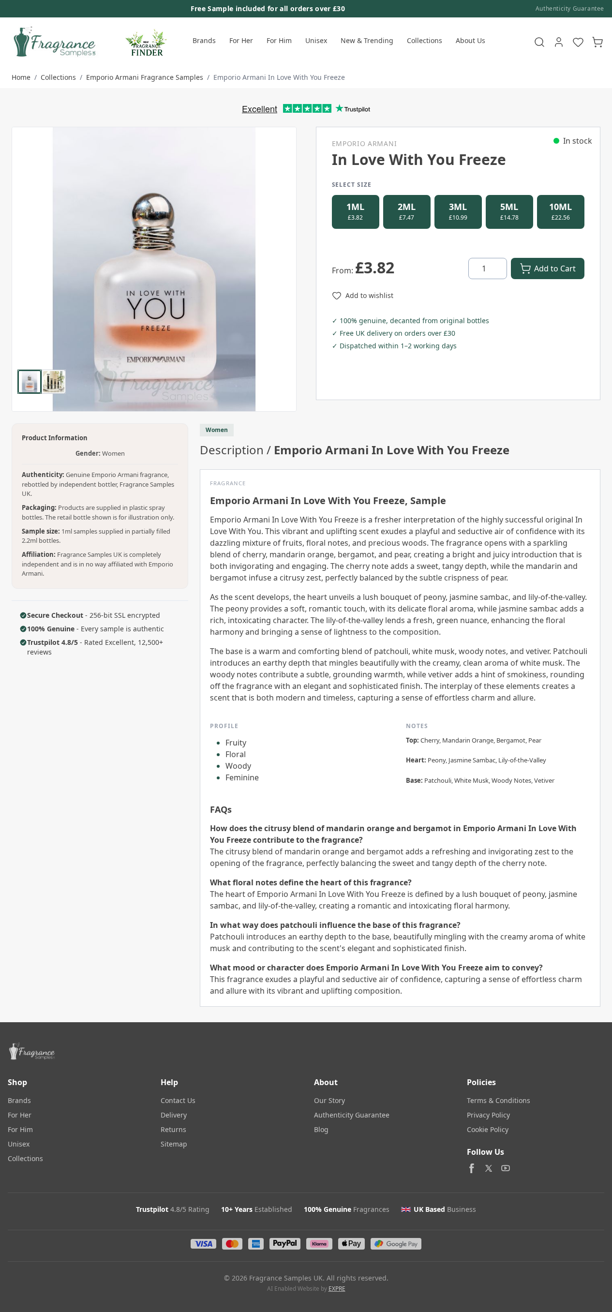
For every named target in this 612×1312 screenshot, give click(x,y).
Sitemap (174, 1143)
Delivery (174, 1114)
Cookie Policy (487, 1129)
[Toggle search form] (539, 42)
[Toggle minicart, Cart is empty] (597, 42)
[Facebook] (472, 1168)
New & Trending (367, 40)
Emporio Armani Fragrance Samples (144, 77)
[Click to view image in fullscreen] (154, 269)
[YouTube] (505, 1168)
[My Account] (558, 42)
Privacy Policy (488, 1114)
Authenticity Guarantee (570, 9)
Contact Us (178, 1100)
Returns (173, 1129)
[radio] (355, 212)
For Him (279, 40)
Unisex (316, 40)
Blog (321, 1129)
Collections (424, 40)
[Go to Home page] (53, 42)
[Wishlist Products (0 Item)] (578, 42)
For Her (241, 40)
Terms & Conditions (498, 1100)
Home (21, 77)
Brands (204, 40)
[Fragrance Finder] (146, 42)
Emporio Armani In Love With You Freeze (279, 77)
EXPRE (336, 1288)
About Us (470, 40)
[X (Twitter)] (488, 1168)
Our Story (329, 1100)
